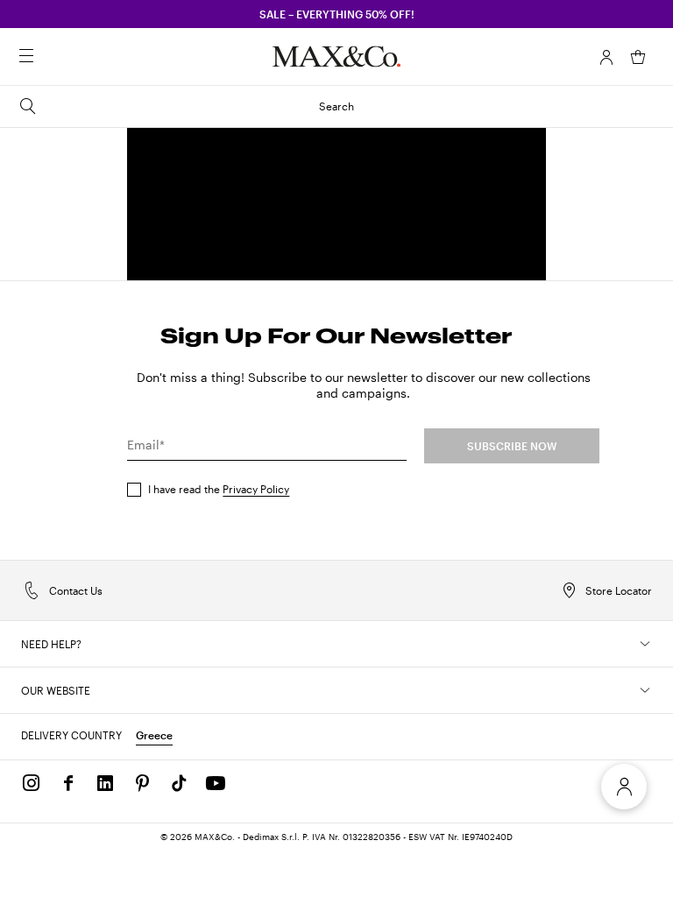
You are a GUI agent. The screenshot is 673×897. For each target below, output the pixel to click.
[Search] (51, 57)
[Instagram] (31, 783)
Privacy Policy (256, 489)
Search (336, 106)
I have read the (218, 489)
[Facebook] (68, 783)
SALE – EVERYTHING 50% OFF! (336, 14)
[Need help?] (645, 644)
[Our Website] (645, 690)
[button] (606, 57)
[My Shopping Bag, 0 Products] (638, 57)
